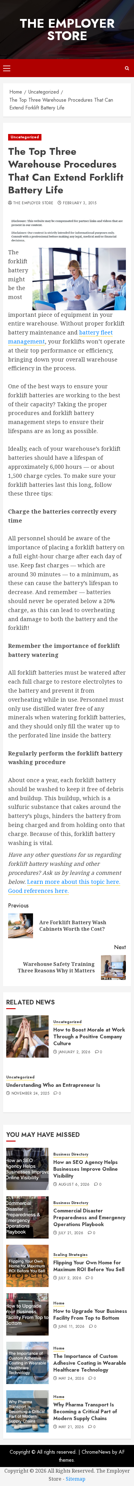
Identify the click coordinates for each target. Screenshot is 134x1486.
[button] (6, 68)
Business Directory (70, 1154)
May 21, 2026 (71, 1427)
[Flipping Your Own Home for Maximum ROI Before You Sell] (27, 1266)
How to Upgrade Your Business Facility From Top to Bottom (90, 1315)
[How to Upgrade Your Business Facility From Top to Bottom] (27, 1314)
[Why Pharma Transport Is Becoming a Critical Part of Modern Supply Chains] (27, 1411)
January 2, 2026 (74, 1052)
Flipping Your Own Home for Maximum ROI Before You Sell (88, 1266)
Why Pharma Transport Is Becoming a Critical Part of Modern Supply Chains (85, 1411)
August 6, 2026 (74, 1184)
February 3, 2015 (79, 203)
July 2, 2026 (70, 1278)
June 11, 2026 (72, 1326)
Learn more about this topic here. (73, 881)
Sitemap (75, 1478)
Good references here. (38, 890)
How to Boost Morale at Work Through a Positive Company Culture (89, 1036)
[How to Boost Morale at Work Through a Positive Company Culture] (27, 1036)
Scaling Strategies (70, 1255)
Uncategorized (25, 137)
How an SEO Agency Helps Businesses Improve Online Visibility (85, 1169)
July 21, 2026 (71, 1233)
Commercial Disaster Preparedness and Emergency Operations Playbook (89, 1217)
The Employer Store (67, 29)
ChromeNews (96, 1452)
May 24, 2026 (71, 1378)
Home (59, 1303)
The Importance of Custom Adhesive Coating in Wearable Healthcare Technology (89, 1363)
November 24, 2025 (30, 1093)
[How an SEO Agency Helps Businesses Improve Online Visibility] (27, 1169)
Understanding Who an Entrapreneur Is (53, 1085)
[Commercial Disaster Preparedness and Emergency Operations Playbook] (27, 1217)
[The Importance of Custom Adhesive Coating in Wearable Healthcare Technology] (27, 1363)
